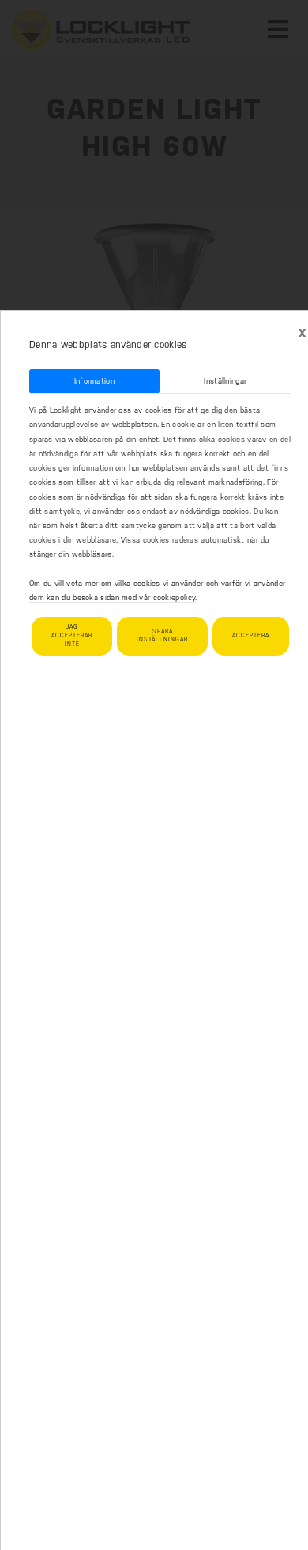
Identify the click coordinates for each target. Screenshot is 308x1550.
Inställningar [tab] (225, 380)
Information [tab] (94, 380)
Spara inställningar (162, 636)
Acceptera (250, 635)
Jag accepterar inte (71, 635)
